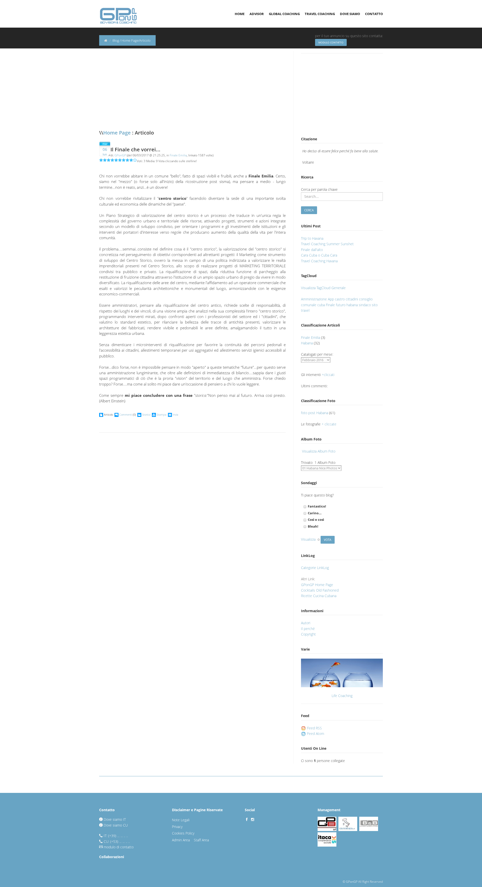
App (331, 299)
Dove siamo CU (116, 825)
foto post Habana (314, 412)
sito (375, 304)
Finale (330, 304)
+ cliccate (329, 424)
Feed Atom (315, 733)
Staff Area (201, 840)
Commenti (125, 414)
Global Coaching (284, 14)
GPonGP (120, 155)
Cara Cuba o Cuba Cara (319, 255)
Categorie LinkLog (315, 567)
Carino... (315, 513)
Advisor (257, 14)
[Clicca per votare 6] (120, 160)
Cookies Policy (183, 833)
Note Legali (181, 819)
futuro (340, 304)
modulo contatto (330, 42)
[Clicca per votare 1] (101, 160)
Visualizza (308, 539)
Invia (175, 414)
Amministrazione (314, 299)
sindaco (365, 304)
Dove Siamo (350, 14)
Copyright (308, 634)
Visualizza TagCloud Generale (323, 287)
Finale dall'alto (312, 249)
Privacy (177, 826)
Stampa (161, 414)
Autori (305, 622)
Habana (307, 343)
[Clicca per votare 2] (105, 160)
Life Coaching (342, 695)
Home (240, 14)
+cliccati (328, 374)
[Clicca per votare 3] (108, 160)
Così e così (316, 519)
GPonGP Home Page (317, 584)
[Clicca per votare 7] (124, 160)
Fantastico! (317, 506)
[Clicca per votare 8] (127, 160)
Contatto (374, 14)
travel (305, 310)
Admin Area (181, 840)
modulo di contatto (119, 847)
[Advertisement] (192, 89)
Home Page (117, 132)
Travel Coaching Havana (319, 261)
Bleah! (313, 526)
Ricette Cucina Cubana (318, 595)
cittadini (352, 299)
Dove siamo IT (115, 819)
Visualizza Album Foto (318, 451)
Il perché (308, 628)
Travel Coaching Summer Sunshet (327, 243)
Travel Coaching (320, 14)
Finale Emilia (178, 155)
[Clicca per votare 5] (116, 160)
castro (340, 299)
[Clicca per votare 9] (131, 160)
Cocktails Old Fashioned (320, 590)
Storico (145, 414)
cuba (321, 304)
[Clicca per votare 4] (112, 160)
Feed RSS (314, 728)
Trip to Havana (312, 238)
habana (352, 304)
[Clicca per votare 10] (135, 160)
